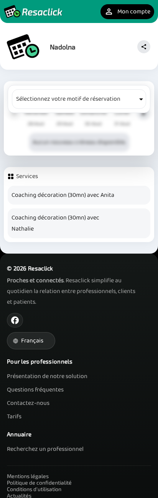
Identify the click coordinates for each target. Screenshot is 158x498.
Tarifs (14, 416)
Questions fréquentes (35, 389)
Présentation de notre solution (47, 376)
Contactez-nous (28, 403)
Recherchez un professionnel (45, 449)
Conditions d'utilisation (34, 489)
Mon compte (127, 11)
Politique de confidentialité (39, 482)
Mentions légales (28, 476)
